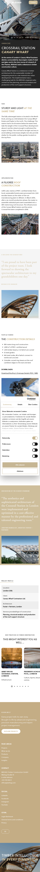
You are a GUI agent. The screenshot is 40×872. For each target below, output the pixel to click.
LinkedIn (4, 795)
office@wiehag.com (8, 783)
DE (5, 831)
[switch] (35, 444)
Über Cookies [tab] (32, 404)
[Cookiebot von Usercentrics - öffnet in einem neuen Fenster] (29, 399)
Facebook (4, 798)
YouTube (4, 805)
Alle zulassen (20, 465)
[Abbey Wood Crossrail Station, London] (11, 658)
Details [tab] (20, 404)
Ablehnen (20, 471)
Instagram (5, 802)
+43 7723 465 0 (6, 780)
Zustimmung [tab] (7, 404)
